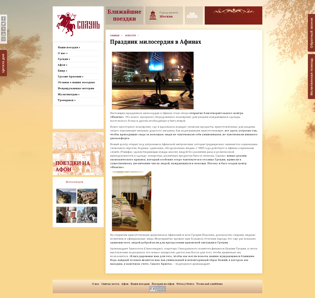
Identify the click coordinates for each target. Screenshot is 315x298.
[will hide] (3, 18)
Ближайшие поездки (124, 15)
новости (130, 35)
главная (114, 35)
